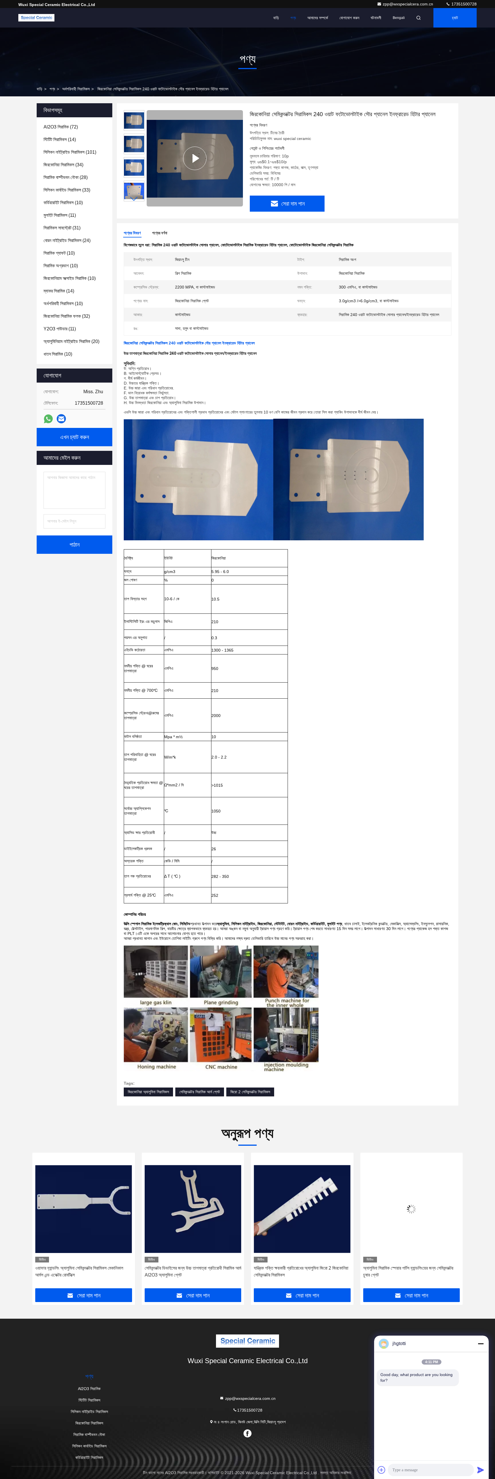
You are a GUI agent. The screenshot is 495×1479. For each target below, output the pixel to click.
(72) (61, 126)
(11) (60, 215)
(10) (63, 202)
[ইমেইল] (61, 418)
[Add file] (382, 1470)
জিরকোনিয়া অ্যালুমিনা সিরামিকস (148, 1092)
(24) (67, 240)
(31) (62, 227)
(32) (67, 316)
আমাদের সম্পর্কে (317, 17)
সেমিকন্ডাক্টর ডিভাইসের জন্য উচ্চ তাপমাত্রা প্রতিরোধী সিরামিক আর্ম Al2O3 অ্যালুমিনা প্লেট (83, 1271)
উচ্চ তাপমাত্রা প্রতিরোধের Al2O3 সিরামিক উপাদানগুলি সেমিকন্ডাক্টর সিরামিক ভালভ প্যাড (404, 1271)
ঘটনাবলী (376, 17)
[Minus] (480, 1343)
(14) (60, 139)
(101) (70, 152)
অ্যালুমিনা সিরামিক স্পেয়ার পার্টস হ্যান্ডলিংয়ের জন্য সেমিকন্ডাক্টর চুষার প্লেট (299, 1271)
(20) (71, 341)
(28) (66, 177)
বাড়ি (276, 17)
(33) (67, 190)
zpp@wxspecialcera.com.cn (408, 4)
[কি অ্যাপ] (48, 419)
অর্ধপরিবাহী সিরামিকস (76, 89)
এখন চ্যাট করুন (74, 437)
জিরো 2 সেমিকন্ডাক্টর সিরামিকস (250, 1092)
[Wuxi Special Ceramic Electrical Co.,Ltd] (36, 18)
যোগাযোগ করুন (349, 17)
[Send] (480, 1470)
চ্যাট (455, 17)
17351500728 (463, 4)
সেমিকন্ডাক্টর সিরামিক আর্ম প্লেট (199, 1092)
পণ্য (293, 17)
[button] (134, 199)
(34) (63, 164)
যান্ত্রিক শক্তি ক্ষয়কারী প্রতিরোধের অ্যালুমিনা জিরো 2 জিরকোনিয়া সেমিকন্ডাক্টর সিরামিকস (192, 1271)
